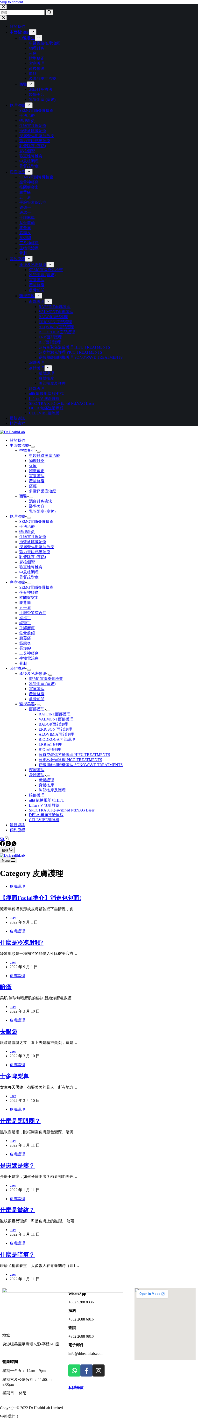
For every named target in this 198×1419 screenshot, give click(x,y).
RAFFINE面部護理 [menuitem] (55, 307)
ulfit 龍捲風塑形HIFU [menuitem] (46, 393)
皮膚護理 (17, 886)
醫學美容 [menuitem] (36, 94)
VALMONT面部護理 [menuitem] (56, 312)
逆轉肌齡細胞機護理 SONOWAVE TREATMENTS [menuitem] (81, 357)
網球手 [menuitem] (25, 212)
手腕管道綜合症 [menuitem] (32, 202)
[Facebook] (3, 845)
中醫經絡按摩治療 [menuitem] (44, 43)
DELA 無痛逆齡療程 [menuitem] (46, 408)
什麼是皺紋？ (17, 1210)
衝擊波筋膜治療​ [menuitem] (32, 131)
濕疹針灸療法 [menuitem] (40, 89)
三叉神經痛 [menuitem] (29, 243)
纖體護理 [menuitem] (46, 373)
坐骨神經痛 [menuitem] (29, 182)
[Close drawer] (3, 17)
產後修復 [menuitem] (36, 68)
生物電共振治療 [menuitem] (32, 126)
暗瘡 (6, 987)
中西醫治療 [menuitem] (19, 32)
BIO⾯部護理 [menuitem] (50, 342)
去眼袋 (8, 1031)
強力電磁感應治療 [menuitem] (34, 141)
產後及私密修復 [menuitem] (32, 265)
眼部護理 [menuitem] (36, 388)
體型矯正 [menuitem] (36, 58)
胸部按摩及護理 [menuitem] (52, 383)
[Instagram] (9, 845)
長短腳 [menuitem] (25, 238)
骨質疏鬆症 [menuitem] (29, 166)
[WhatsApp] (14, 845)
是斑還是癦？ (17, 1165)
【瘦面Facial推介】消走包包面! (40, 898)
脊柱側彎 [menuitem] (27, 151)
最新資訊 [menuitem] (17, 418)
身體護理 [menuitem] (36, 368)
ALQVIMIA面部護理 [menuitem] (56, 327)
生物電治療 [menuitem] (29, 248)
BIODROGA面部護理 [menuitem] (57, 332)
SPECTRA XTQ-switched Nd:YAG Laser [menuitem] (61, 403)
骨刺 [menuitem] (23, 253)
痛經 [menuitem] (33, 73)
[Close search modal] (3, 6)
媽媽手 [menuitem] (25, 207)
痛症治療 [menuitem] (17, 172)
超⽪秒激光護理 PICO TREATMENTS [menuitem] (70, 352)
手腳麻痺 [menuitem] (27, 218)
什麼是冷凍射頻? (21, 942)
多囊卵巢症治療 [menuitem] (42, 79)
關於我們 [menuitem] (17, 26)
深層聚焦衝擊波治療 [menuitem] (36, 136)
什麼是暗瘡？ (17, 1254)
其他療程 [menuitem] (17, 259)
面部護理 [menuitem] (36, 302)
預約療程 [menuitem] (17, 423)
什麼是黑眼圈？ (20, 1121)
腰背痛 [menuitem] (25, 192)
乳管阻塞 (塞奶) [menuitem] (42, 100)
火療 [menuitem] (33, 53)
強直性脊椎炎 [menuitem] (30, 156)
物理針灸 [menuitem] (36, 48)
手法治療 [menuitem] (27, 115)
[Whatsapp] (74, 1370)
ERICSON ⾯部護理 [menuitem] (55, 322)
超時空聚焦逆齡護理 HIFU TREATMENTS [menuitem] (74, 347)
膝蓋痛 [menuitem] (25, 228)
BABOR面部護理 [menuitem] (53, 317)
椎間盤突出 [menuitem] (29, 187)
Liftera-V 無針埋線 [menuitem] (44, 399)
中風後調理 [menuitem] (29, 161)
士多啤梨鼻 (14, 1076)
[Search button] (49, 12)
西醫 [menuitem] (23, 84)
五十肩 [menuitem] (25, 197)
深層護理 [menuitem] (36, 362)
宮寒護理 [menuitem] (36, 63)
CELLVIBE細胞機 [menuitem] (44, 413)
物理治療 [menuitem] (17, 105)
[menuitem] (32, 32)
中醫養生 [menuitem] (27, 38)
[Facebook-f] (86, 1370)
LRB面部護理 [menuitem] (50, 337)
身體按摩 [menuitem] (46, 378)
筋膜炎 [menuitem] (25, 233)
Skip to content (11, 2)
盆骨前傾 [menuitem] (27, 223)
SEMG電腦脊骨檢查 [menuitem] (36, 110)
